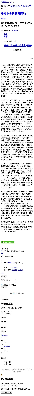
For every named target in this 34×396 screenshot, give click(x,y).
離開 (10, 392)
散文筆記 (14, 267)
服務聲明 (19, 371)
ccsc (2, 253)
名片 (5, 38)
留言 (13, 263)
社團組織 (15, 30)
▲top (2, 273)
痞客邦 (10, 263)
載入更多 (3, 276)
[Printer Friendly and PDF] (7, 243)
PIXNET (8, 369)
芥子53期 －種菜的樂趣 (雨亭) (18, 45)
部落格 (6, 36)
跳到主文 (3, 18)
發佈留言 (3, 287)
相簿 (5, 34)
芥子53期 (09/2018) (17, 270)
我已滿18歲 (4, 392)
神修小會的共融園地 (13, 13)
